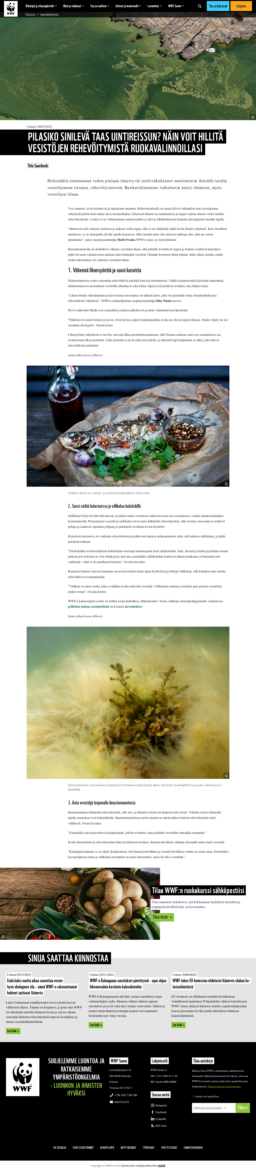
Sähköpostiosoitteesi (208, 1108)
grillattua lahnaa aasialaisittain (88, 606)
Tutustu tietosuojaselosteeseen (224, 1086)
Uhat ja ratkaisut (72, 6)
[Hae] (199, 6)
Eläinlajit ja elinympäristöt (40, 6)
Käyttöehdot (128, 1148)
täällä (161, 1165)
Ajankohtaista (49, 14)
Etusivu (30, 14)
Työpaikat (149, 1148)
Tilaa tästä (161, 917)
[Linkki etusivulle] (11, 9)
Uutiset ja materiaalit (127, 6)
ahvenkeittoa (133, 606)
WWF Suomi (174, 6)
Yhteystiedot (169, 1148)
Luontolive (153, 6)
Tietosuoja (59, 1148)
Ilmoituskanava (193, 1148)
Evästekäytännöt (83, 1148)
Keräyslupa (107, 1148)
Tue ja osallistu (98, 6)
